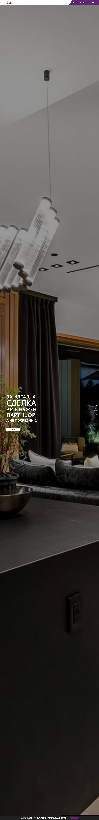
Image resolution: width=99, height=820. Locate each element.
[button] (90, 2)
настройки (63, 818)
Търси (13, 429)
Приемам (74, 818)
